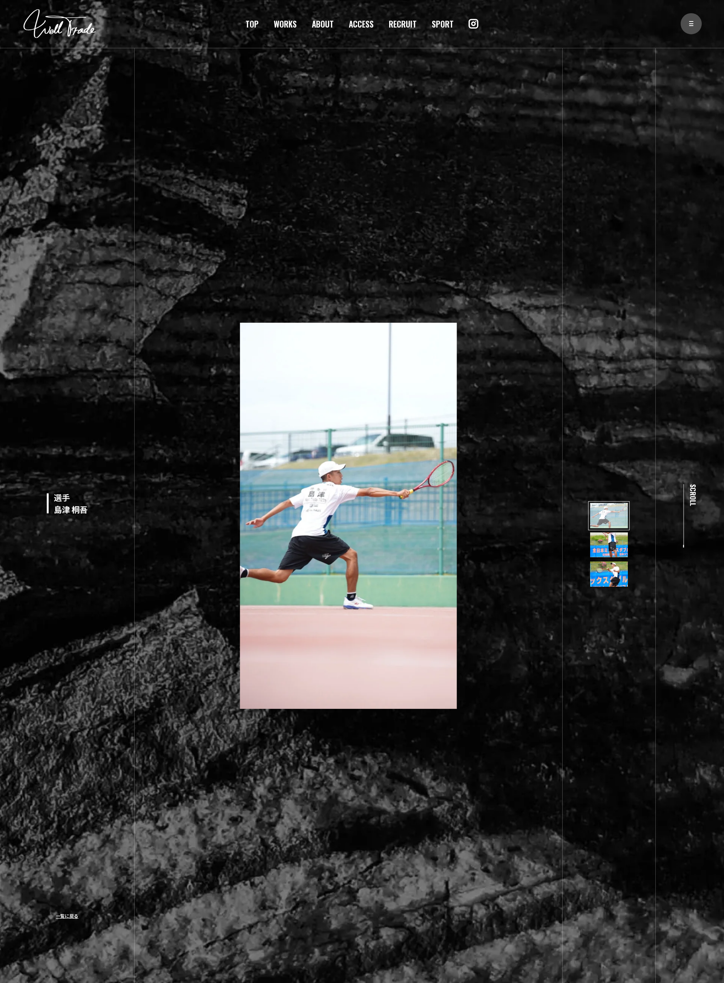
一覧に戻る (67, 916)
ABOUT (323, 24)
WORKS (285, 24)
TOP (252, 24)
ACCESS (361, 24)
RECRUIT (403, 24)
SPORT (443, 24)
